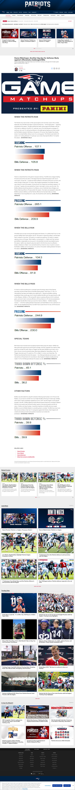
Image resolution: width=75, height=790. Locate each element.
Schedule (31, 764)
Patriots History (20, 764)
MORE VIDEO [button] (37, 698)
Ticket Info (42, 754)
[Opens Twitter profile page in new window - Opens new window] (19, 70)
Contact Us (54, 768)
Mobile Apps (54, 762)
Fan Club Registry (54, 756)
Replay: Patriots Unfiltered (12, 21)
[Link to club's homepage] (3, 12)
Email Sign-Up (54, 758)
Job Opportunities (54, 766)
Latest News (21, 754)
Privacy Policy (25, 788)
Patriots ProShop (54, 754)
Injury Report (20, 453)
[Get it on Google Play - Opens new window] (41, 774)
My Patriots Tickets (43, 756)
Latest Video (21, 756)
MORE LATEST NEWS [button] (37, 586)
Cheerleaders (21, 766)
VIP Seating (43, 760)
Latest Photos (21, 760)
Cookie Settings (48, 785)
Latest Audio (21, 758)
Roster (32, 754)
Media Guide (54, 764)
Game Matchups (21, 455)
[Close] (73, 785)
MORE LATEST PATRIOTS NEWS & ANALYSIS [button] (37, 51)
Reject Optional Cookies (57, 785)
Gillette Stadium (42, 764)
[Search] (54, 12)
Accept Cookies (67, 785)
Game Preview (21, 451)
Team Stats (32, 760)
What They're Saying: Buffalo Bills (26, 456)
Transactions (32, 762)
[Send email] (57, 69)
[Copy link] (59, 69)
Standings (31, 766)
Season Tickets (42, 758)
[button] (34, 48)
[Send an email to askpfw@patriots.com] (21, 70)
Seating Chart (43, 762)
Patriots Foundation (21, 762)
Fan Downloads (54, 760)
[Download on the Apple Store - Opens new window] (33, 774)
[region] (37, 785)
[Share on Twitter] (54, 69)
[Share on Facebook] (52, 69)
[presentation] (73, 48)
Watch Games (42, 766)
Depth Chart (32, 756)
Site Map (20, 768)
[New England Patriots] (37, 779)
